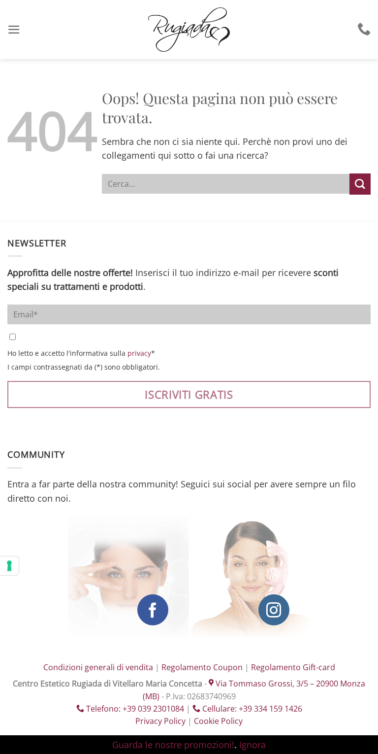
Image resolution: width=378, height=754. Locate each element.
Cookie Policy (218, 721)
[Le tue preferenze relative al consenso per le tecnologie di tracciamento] (9, 565)
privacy (139, 353)
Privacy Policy (160, 721)
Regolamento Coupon (202, 667)
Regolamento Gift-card (293, 667)
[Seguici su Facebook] (152, 609)
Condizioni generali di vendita (98, 667)
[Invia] (360, 184)
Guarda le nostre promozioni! (173, 745)
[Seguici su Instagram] (273, 609)
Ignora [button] (252, 745)
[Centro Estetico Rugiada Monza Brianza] (189, 29)
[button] (14, 29)
